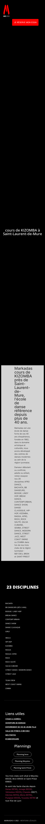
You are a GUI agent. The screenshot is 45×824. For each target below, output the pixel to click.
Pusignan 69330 (12, 798)
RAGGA (8, 650)
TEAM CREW (10, 680)
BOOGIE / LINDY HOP (13, 611)
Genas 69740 (11, 789)
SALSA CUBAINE (11, 666)
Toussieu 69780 (28, 798)
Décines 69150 (12, 795)
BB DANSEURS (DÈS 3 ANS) (15, 607)
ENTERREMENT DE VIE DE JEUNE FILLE (20, 727)
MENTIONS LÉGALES (28, 821)
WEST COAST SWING (13, 684)
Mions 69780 (26, 795)
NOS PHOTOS (10, 735)
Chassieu (27, 792)
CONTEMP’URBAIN (12, 619)
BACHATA (9, 603)
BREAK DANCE (11, 615)
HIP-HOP (8, 642)
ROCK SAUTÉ (10, 662)
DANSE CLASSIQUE (12, 627)
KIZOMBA (9, 646)
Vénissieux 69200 (13, 792)
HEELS (8, 638)
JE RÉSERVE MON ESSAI (25, 22)
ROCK (7, 658)
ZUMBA (8, 688)
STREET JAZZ (10, 674)
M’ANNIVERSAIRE (12, 739)
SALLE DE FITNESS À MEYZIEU (17, 731)
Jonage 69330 (25, 789)
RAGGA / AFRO (11, 654)
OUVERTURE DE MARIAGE (15, 723)
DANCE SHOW (10, 623)
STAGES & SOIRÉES (13, 719)
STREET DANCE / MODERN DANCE (18, 670)
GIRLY (7, 631)
